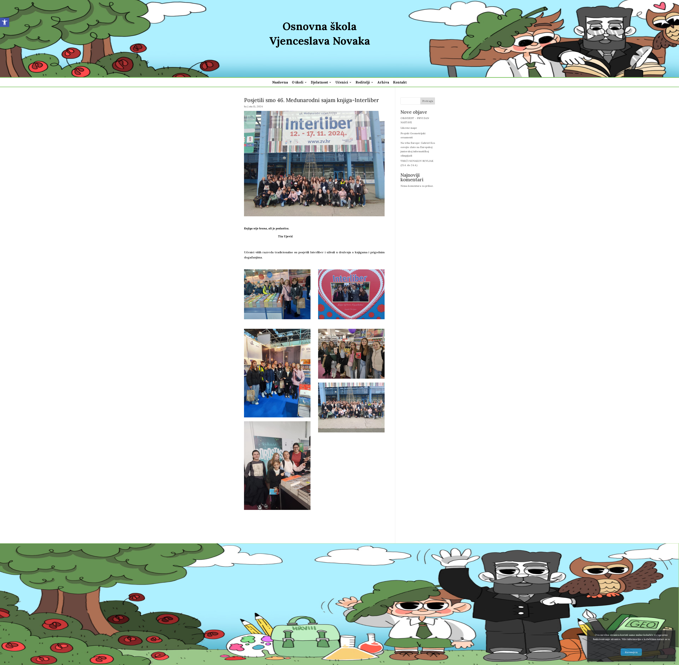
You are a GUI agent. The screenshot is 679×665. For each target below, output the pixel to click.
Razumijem (631, 652)
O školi (297, 82)
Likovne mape (409, 127)
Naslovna (280, 82)
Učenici (341, 82)
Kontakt (400, 82)
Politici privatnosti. (631, 643)
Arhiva (383, 82)
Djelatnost (319, 82)
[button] (4, 22)
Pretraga (427, 101)
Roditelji (363, 82)
